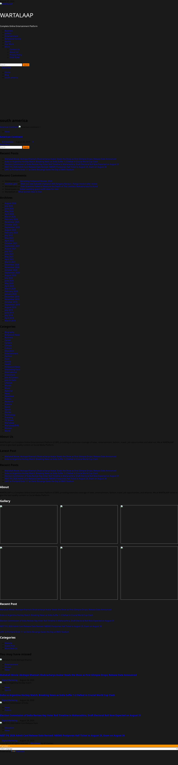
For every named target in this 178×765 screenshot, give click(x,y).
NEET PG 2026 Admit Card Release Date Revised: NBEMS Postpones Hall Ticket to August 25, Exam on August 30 (56, 167)
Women (8, 428)
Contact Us (15, 49)
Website (8, 643)
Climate (8, 345)
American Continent (9, 127)
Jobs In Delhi (10, 380)
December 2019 (12, 296)
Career (8, 340)
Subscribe (6, 67)
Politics (8, 399)
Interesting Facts (12, 369)
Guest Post (10, 645)
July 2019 (9, 310)
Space (7, 407)
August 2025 (10, 230)
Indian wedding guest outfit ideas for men (39, 189)
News (7, 131)
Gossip (8, 361)
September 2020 (12, 272)
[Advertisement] (89, 98)
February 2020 (11, 291)
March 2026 (10, 216)
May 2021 (9, 256)
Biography (9, 332)
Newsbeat (9, 396)
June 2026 (9, 208)
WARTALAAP (16, 15)
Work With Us (11, 648)
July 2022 (9, 235)
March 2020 (10, 288)
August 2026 (10, 203)
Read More (5, 144)
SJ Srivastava (8, 142)
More (7, 46)
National (9, 391)
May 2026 (9, 211)
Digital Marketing (10, 680)
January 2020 (11, 294)
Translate (20, 751)
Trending (9, 417)
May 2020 (9, 283)
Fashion (8, 356)
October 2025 (11, 224)
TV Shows (9, 420)
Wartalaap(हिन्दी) (12, 425)
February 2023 (11, 232)
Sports (8, 41)
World (7, 431)
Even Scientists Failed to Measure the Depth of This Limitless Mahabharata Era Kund (59, 186)
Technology (10, 415)
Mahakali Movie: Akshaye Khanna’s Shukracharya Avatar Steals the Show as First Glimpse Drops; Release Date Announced (60, 159)
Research (9, 401)
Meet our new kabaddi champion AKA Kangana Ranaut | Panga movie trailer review (59, 183)
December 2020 (12, 264)
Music (7, 388)
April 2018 (9, 318)
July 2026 (9, 206)
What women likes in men (30, 191)
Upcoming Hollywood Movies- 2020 (36, 181)
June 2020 (9, 280)
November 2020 (12, 267)
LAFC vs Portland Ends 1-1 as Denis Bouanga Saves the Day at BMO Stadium (39, 169)
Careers (8, 343)
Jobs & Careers (11, 377)
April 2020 (9, 286)
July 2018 (9, 315)
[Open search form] (0, 62)
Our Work (9, 44)
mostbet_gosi (11, 183)
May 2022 (9, 238)
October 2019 (11, 302)
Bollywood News (12, 335)
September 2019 (12, 304)
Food (7, 359)
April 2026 (9, 214)
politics (8, 33)
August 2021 (10, 248)
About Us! (14, 52)
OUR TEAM (15, 57)
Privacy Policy (16, 54)
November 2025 (12, 222)
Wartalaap (9, 423)
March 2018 (10, 320)
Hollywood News (12, 367)
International (11, 372)
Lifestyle (8, 383)
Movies (8, 385)
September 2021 (12, 246)
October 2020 (11, 270)
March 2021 (10, 262)
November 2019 (12, 299)
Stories (8, 412)
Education (9, 351)
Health (8, 364)
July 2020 (9, 278)
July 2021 (9, 251)
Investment (10, 375)
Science (8, 404)
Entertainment (11, 36)
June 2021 (9, 254)
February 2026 (11, 219)
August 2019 (10, 307)
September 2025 (12, 227)
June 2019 (9, 312)
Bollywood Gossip (13, 38)
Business (9, 30)
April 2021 (9, 259)
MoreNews (35, 743)
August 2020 (10, 275)
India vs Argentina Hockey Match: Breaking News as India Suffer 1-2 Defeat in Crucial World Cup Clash (51, 161)
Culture (8, 348)
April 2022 (9, 240)
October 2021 (11, 243)
